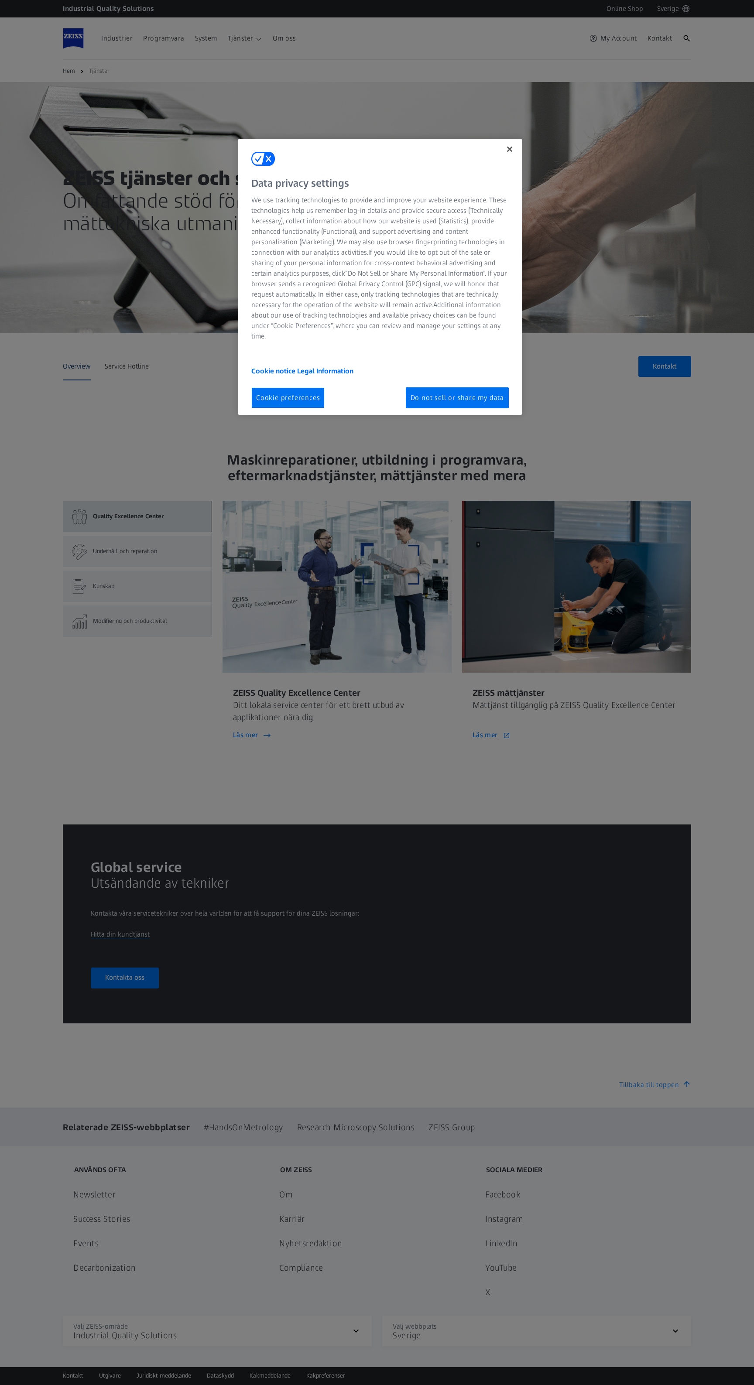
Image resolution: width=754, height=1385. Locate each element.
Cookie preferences (288, 397)
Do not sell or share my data (457, 397)
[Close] (509, 149)
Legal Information (325, 371)
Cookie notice (274, 371)
